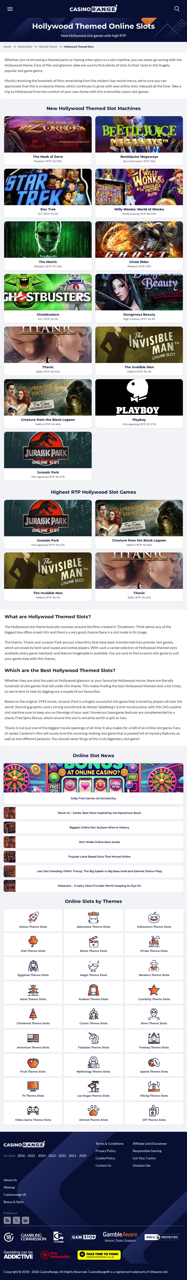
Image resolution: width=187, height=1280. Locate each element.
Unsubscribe (142, 1165)
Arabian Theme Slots (93, 999)
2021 (72, 1155)
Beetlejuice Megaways (139, 157)
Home (7, 46)
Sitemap (9, 1187)
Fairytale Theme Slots (93, 1047)
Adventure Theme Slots (93, 926)
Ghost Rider (139, 262)
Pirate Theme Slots (154, 951)
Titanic (48, 367)
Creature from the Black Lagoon (48, 420)
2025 (31, 1155)
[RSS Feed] (7, 1220)
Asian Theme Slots (33, 999)
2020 (82, 1155)
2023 (52, 1155)
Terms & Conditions (110, 1143)
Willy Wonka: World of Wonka (139, 209)
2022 (62, 1155)
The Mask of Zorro (48, 157)
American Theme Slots (33, 1047)
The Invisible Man (139, 367)
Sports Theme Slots (154, 1071)
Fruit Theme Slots (33, 1071)
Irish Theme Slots (33, 951)
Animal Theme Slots (93, 1120)
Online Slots (25, 46)
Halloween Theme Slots (154, 926)
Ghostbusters (48, 314)
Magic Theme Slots (93, 975)
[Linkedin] (25, 1220)
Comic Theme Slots (93, 1023)
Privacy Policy (106, 1151)
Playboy (139, 420)
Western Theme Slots (154, 975)
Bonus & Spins (14, 1202)
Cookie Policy (105, 1158)
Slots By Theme (48, 46)
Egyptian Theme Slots (33, 975)
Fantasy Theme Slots (154, 1047)
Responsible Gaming (147, 1151)
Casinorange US (15, 1194)
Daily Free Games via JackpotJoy (93, 798)
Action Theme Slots (33, 926)
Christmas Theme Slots (33, 1023)
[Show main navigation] (10, 8)
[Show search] (176, 8)
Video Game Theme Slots (33, 1120)
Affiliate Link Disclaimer (150, 1143)
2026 (21, 1155)
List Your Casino (144, 1158)
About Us (10, 1180)
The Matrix (48, 262)
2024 (41, 1155)
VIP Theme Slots (154, 1120)
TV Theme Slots (33, 1095)
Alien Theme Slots (154, 1023)
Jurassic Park (48, 472)
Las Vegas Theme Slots (93, 1095)
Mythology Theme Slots (93, 1071)
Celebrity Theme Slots (154, 999)
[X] (16, 1220)
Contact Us (103, 1165)
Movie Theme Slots (93, 951)
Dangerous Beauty (139, 314)
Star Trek (48, 209)
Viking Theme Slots (154, 1095)
